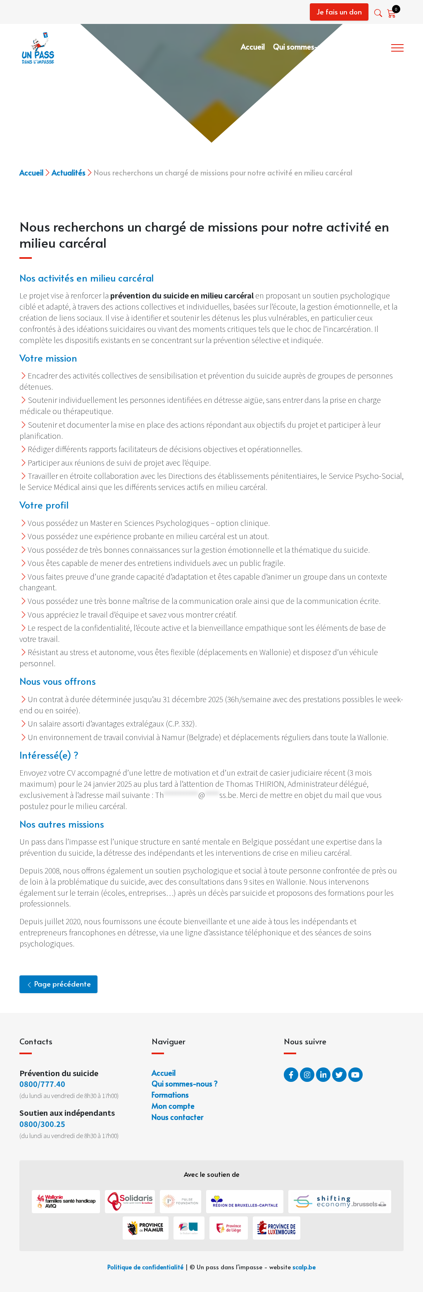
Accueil (253, 46)
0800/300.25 (42, 1123)
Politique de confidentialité (145, 1267)
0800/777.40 (42, 1083)
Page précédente (62, 984)
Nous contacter (177, 1117)
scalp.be (304, 1267)
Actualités (69, 172)
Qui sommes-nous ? (306, 46)
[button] (379, 13)
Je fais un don (339, 12)
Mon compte (173, 1105)
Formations (366, 46)
